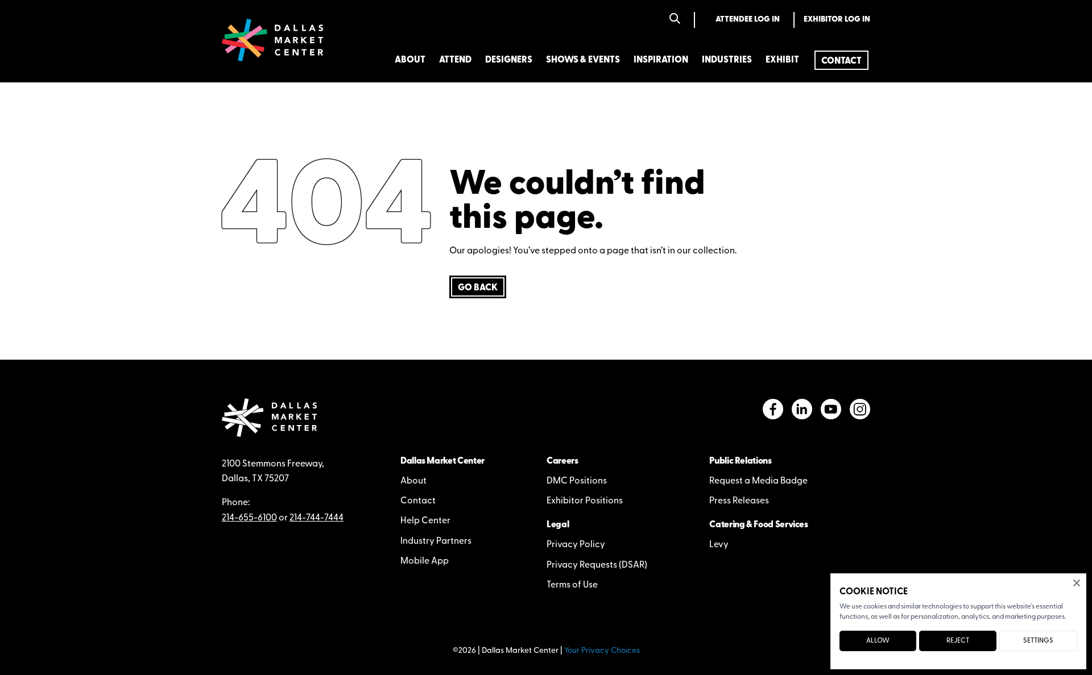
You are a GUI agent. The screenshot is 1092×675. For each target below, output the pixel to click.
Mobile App (424, 561)
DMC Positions (577, 481)
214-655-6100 (249, 518)
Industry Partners (435, 541)
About (413, 481)
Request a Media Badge (758, 481)
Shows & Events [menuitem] (583, 60)
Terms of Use (572, 585)
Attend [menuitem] (455, 60)
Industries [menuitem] (727, 60)
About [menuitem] (410, 60)
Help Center (425, 521)
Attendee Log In (747, 19)
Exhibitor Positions (585, 501)
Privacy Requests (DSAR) (597, 565)
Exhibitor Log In (837, 19)
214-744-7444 (316, 518)
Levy (719, 544)
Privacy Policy (576, 544)
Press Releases (739, 501)
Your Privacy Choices (602, 651)
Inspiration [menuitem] (661, 60)
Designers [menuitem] (508, 60)
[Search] (674, 19)
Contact (418, 501)
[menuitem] (841, 60)
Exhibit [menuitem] (782, 60)
